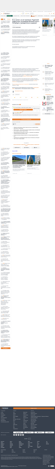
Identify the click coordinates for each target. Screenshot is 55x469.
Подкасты (24, 416)
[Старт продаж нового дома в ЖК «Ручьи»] (33, 159)
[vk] (18, 435)
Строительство (25, 420)
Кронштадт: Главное (34, 424)
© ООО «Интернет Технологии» (22, 465)
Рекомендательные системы (46, 460)
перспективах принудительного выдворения (21, 84)
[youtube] (21, 435)
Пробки (27, 13)
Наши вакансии (3, 420)
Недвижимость (15, 428)
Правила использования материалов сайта (48, 457)
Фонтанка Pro (33, 412)
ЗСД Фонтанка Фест (40, 11)
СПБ (4, 19)
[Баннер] (10, 16)
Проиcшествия (25, 417)
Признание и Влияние (28, 11)
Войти (15, 124)
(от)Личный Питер (9, 11)
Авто (14, 412)
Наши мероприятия (4, 417)
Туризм (24, 423)
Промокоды (48, 94)
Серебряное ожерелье (20, 11)
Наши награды (44, 464)
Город (14, 423)
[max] (14, 435)
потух (25, 75)
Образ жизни (25, 412)
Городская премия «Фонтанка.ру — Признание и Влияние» (40, 416)
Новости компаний (16, 153)
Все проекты (33, 428)
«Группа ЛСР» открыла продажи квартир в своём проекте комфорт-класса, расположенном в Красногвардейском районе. (33, 168)
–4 (39, 117)
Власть (14, 420)
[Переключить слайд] (54, 23)
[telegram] (16, 435)
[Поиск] (49, 13)
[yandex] (23, 435)
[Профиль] (54, 13)
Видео (14, 417)
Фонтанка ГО (15, 11)
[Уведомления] (51, 13)
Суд (13, 94)
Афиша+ (14, 413)
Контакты (2, 413)
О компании (3, 419)
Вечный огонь (17, 94)
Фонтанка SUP (3, 11)
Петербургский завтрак (48, 11)
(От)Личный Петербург (34, 417)
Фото (24, 428)
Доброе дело (15, 424)
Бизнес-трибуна (15, 416)
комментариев (17, 27)
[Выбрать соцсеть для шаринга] (39, 27)
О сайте (2, 412)
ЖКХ (14, 427)
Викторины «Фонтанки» (16, 419)
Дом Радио (32, 423)
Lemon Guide (35, 11)
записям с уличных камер (27, 76)
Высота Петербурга (34, 427)
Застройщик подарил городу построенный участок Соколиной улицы (19, 166)
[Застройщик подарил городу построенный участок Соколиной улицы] (19, 159)
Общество (24, 413)
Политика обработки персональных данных (48, 456)
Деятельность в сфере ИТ (46, 461)
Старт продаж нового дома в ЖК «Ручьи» (33, 166)
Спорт (24, 419)
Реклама (2, 416)
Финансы (24, 424)
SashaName (15, 112)
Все (2, 19)
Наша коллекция (33, 419)
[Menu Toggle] (1, 13)
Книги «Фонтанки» (33, 420)
